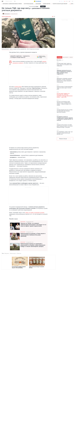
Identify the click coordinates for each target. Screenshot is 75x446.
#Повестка (18, 253)
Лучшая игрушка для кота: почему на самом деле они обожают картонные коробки (64, 111)
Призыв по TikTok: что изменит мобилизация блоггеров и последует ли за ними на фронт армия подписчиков (33, 225)
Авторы (72, 3)
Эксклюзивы (38, 3)
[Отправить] (15, 1)
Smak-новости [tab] (65, 57)
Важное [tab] (71, 57)
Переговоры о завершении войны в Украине (12, 3)
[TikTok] (69, 1)
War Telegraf (23, 221)
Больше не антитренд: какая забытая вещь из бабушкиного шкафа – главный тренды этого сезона (64, 103)
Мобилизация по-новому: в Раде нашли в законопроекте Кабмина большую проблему (33, 235)
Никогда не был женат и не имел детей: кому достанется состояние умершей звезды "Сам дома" (65, 126)
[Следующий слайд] (74, 4)
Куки (37, 6)
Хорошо (42, 6)
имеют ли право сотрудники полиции (34, 212)
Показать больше (63, 138)
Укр (72, 1)
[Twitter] (66, 1)
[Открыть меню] (2, 1)
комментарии (18, 86)
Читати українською (6, 16)
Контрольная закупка (28, 3)
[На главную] (37, 1)
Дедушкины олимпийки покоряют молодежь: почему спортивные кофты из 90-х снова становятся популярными (64, 80)
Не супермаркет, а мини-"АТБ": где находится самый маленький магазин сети (65, 133)
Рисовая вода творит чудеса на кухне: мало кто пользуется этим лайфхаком (64, 64)
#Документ (6, 253)
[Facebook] (59, 1)
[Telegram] (63, 1)
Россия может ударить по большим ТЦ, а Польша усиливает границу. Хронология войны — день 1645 (64, 95)
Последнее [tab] (59, 57)
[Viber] (61, 1)
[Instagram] (68, 1)
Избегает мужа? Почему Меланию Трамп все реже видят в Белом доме (64, 88)
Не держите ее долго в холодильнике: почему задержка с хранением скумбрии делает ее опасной (65, 118)
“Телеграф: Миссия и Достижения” (59, 3)
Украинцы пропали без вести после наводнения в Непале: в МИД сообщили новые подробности (64, 72)
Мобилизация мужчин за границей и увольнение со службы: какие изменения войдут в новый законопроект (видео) (33, 245)
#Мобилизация (13, 253)
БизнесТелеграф (46, 3)
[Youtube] (65, 1)
